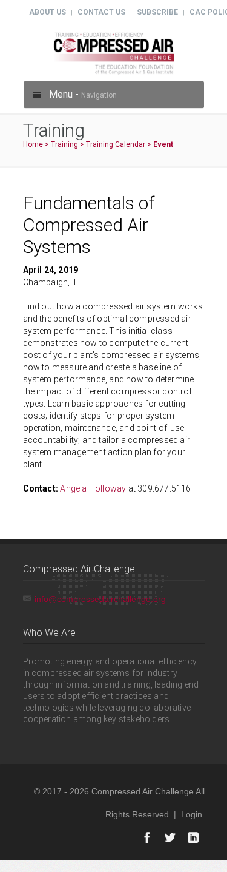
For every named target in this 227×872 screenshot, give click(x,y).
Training (64, 144)
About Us (47, 12)
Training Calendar (115, 144)
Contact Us (101, 12)
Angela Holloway (93, 488)
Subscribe (157, 12)
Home (33, 144)
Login (191, 814)
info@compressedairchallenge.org (100, 599)
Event (163, 144)
